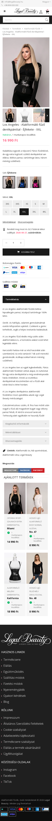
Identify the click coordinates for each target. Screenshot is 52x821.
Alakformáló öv (23, 450)
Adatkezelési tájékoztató (19, 736)
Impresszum (11, 718)
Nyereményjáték (14, 690)
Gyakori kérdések (14, 696)
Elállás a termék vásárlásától (21, 748)
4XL (44, 210)
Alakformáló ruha (11, 454)
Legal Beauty (26, 454)
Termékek (16, 28)
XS (27, 202)
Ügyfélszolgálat (13, 754)
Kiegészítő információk (17, 423)
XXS (17, 202)
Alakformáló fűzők (32, 28)
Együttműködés (13, 672)
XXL (24, 210)
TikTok (7, 782)
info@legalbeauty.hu (14, 1)
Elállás (7, 666)
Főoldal (6, 28)
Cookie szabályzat (14, 730)
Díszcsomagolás (13, 441)
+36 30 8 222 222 (11, 5)
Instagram (10, 770)
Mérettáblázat (13, 432)
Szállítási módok (13, 678)
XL (14, 210)
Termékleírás (12, 299)
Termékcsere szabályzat (19, 742)
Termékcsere (12, 660)
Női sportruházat (39, 450)
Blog (6, 702)
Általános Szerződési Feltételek (23, 724)
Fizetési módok (13, 684)
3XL (34, 210)
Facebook (9, 776)
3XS (7, 202)
